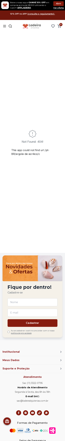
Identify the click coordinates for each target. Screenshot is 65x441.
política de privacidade (21, 333)
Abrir (58, 3)
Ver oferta (58, 8)
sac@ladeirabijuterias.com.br (32, 400)
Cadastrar (32, 322)
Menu (4, 26)
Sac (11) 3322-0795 (32, 383)
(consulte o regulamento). (41, 14)
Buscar (10, 26)
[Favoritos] (53, 26)
